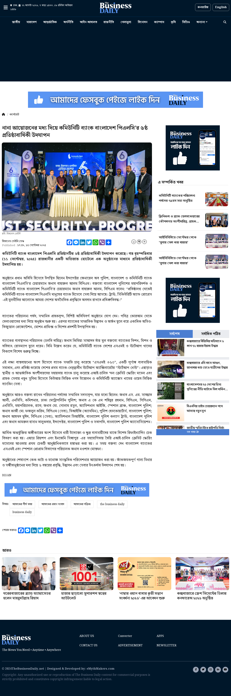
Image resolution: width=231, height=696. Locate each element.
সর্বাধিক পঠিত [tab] (211, 334)
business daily (22, 512)
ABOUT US (86, 636)
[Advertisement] (115, 53)
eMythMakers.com (100, 669)
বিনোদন (142, 22)
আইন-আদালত (88, 22)
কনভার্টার (203, 7)
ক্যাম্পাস (159, 22)
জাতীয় (16, 22)
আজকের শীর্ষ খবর (22, 504)
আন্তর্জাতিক (50, 22)
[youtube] (218, 670)
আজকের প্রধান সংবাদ (53, 504)
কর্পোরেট (14, 114)
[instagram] (210, 670)
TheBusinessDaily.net (28, 669)
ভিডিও (186, 22)
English (221, 7)
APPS (160, 636)
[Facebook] (196, 670)
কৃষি (173, 22)
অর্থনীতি (68, 22)
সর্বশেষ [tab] (174, 334)
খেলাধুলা (126, 22)
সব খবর (191, 432)
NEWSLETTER (166, 645)
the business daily (112, 504)
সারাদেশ (32, 22)
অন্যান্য (201, 22)
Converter (125, 636)
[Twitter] (203, 670)
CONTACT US (88, 645)
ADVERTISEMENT (130, 645)
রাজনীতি (109, 22)
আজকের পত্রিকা (82, 504)
